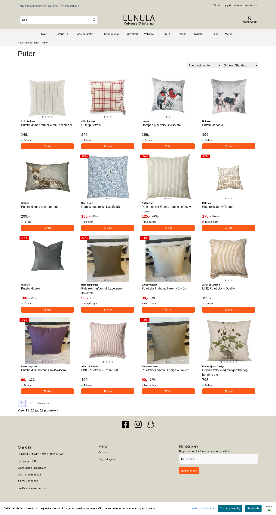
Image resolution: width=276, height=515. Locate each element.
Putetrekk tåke (30, 288)
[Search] (94, 20)
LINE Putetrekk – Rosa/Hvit (99, 370)
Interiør (29, 42)
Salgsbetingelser (107, 459)
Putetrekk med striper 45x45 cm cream (46, 125)
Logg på (227, 5)
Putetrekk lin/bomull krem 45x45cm (165, 288)
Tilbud (216, 5)
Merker (229, 33)
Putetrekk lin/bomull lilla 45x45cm (43, 370)
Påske (182, 33)
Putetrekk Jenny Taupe (217, 206)
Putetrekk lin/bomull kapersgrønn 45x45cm (103, 291)
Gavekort (132, 33)
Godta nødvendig (230, 508)
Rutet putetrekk (91, 125)
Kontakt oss (251, 5)
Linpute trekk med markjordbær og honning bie (225, 372)
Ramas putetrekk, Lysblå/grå (100, 206)
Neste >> (43, 403)
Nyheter (199, 33)
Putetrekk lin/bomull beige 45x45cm (165, 370)
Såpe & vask (111, 33)
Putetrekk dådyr (212, 125)
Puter (45, 42)
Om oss (238, 5)
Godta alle (253, 508)
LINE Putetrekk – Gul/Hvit (219, 288)
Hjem (21, 42)
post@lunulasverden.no (32, 488)
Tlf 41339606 (30, 481)
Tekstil (37, 42)
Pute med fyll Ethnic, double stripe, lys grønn (167, 209)
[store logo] (139, 20)
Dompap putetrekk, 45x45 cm (161, 125)
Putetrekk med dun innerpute (40, 206)
